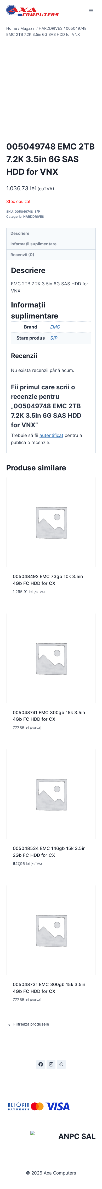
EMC (55, 327)
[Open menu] (91, 10)
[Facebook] (40, 1064)
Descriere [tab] (19, 233)
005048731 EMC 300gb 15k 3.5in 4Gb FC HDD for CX (49, 988)
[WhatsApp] (61, 1064)
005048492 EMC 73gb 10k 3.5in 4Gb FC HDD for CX (48, 580)
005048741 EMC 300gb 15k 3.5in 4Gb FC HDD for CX (49, 716)
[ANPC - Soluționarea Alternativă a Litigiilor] (63, 1137)
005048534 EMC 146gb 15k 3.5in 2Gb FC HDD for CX (49, 852)
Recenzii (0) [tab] (22, 254)
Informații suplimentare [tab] (33, 243)
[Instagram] (51, 1064)
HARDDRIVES (33, 216)
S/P (54, 338)
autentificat (51, 435)
